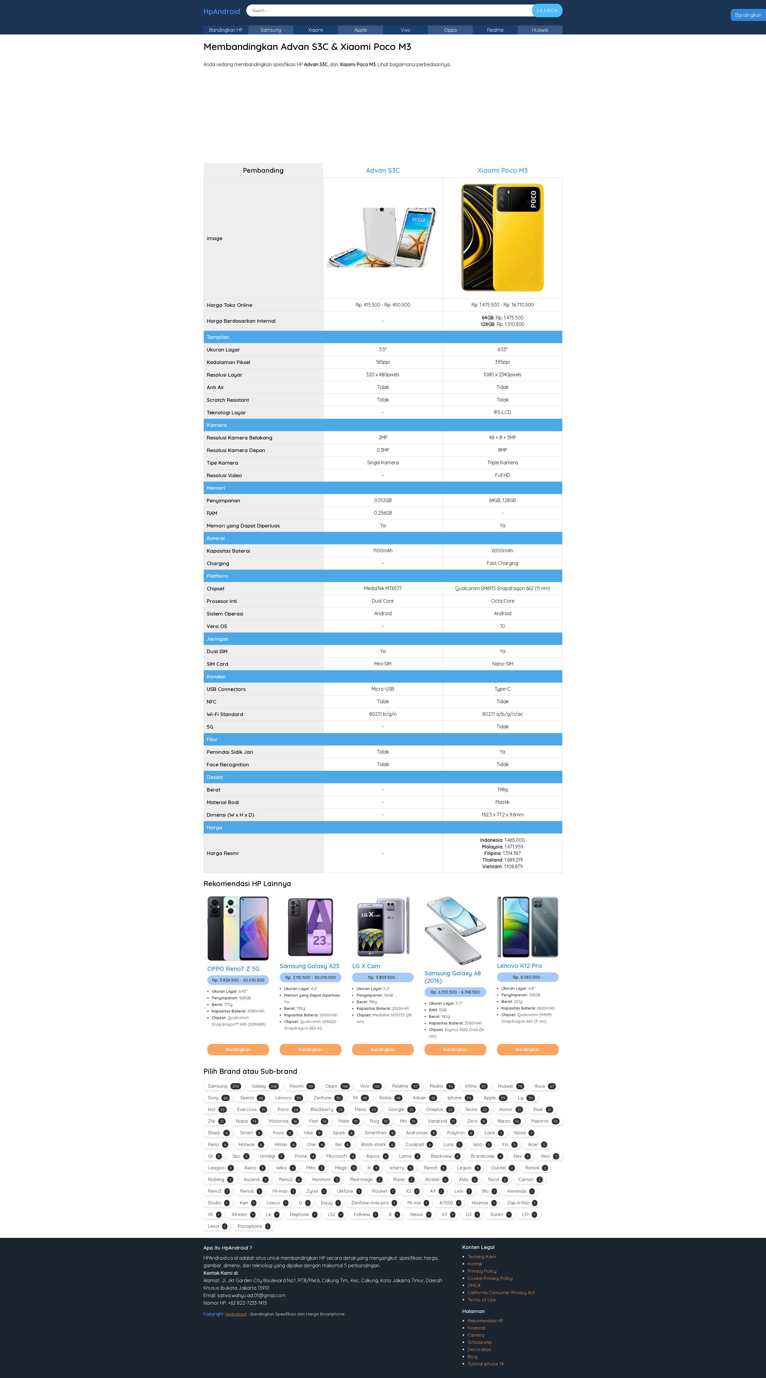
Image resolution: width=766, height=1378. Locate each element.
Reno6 (250, 1191)
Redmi (441, 1086)
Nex (521, 1156)
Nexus (420, 1214)
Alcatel (435, 1179)
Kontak (475, 1264)
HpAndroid (221, 11)
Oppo (450, 30)
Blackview (444, 1156)
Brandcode (486, 1156)
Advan (424, 1097)
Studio (217, 1203)
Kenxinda (520, 1191)
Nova (523, 1133)
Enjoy (330, 1203)
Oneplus (439, 1109)
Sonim (500, 1214)
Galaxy (264, 1086)
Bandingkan (748, 15)
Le (271, 1214)
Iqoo (481, 1144)
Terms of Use (482, 1300)
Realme (495, 30)
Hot (216, 1109)
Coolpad (418, 1144)
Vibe (312, 1133)
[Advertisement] (383, 115)
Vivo (405, 30)
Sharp (218, 1133)
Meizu (365, 1109)
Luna (451, 1144)
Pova (282, 1133)
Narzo (508, 1121)
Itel (342, 1144)
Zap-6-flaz (521, 1203)
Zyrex (315, 1191)
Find (317, 1121)
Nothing (219, 1179)
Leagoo (220, 1168)
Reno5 (434, 1168)
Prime (304, 1156)
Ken (247, 1203)
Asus (544, 1086)
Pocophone (253, 1226)
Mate (348, 1121)
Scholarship (480, 1342)
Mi (360, 1097)
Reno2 (289, 1179)
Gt (214, 1156)
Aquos (376, 1156)
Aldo (467, 1179)
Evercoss (251, 1109)
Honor (510, 1109)
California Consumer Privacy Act (501, 1292)
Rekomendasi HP (485, 1321)
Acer (536, 1144)
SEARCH (547, 10)
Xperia (251, 1097)
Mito (314, 1168)
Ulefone (348, 1191)
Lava (493, 1133)
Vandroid (441, 1121)
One (315, 1144)
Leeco (276, 1203)
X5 (213, 1214)
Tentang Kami (482, 1256)
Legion (468, 1168)
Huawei (540, 30)
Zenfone (327, 1097)
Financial (476, 1328)
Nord (497, 1179)
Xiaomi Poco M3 (503, 170)
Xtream (242, 1214)
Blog (473, 1356)
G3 (472, 1214)
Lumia (408, 1156)
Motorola (283, 1121)
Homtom (325, 1179)
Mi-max (283, 1191)
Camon (530, 1179)
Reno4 (535, 1168)
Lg (525, 1097)
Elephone (302, 1214)
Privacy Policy (482, 1271)
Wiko (285, 1168)
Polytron (459, 1133)
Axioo (254, 1168)
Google (401, 1109)
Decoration (479, 1349)
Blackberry (326, 1109)
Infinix (475, 1086)
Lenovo (288, 1097)
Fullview (365, 1214)
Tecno (476, 1109)
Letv (462, 1191)
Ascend (255, 1179)
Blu (488, 1191)
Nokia (389, 1097)
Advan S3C (383, 170)
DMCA (474, 1285)
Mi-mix (417, 1203)
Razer (403, 1179)
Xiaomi (315, 30)
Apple (360, 30)
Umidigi (271, 1156)
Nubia (246, 1121)
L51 (528, 1214)
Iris (509, 1144)
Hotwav (250, 1144)
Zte (216, 1121)
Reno (217, 1144)
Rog (378, 1121)
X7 (447, 1214)
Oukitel (502, 1168)
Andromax (420, 1133)
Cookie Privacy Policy (490, 1278)
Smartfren (379, 1133)
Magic (345, 1168)
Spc (239, 1156)
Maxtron (544, 1121)
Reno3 (218, 1191)
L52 (334, 1214)
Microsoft (340, 1156)
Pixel (542, 1109)
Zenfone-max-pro (373, 1203)
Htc (407, 1121)
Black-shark (377, 1144)
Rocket (382, 1191)
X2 (411, 1191)
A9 (436, 1191)
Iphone (459, 1097)
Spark (342, 1133)
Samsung (271, 30)
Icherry (400, 1168)
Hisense (483, 1203)
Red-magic (365, 1179)
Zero (476, 1121)
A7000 (449, 1203)
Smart (250, 1133)
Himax (284, 1144)
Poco (288, 1109)
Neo (549, 1156)
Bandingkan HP (226, 30)
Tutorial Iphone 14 (486, 1364)
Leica (216, 1226)
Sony (218, 1097)
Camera (476, 1335)
